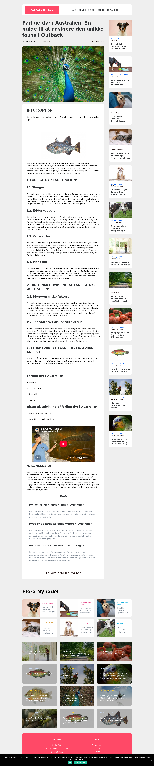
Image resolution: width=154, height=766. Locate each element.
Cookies (100, 10)
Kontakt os (112, 10)
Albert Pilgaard (116, 113)
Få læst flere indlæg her (63, 573)
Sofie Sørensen (117, 150)
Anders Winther (117, 76)
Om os (91, 10)
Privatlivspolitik (80, 763)
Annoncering (79, 10)
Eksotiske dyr (98, 41)
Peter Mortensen (46, 41)
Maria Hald (115, 40)
